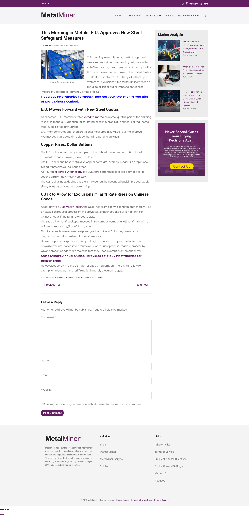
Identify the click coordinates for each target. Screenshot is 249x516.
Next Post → (144, 284)
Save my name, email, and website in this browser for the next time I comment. (92, 404)
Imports (69, 277)
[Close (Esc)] (8, 509)
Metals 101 (161, 473)
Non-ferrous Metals (82, 277)
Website (46, 389)
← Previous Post (51, 284)
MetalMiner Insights (111, 458)
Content (118, 15)
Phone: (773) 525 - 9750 (197, 4)
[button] (204, 15)
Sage (103, 444)
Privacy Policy (162, 444)
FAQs (182, 4)
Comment (48, 317)
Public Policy (97, 277)
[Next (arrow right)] (3, 514)
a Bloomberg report (70, 207)
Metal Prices (152, 15)
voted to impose (94, 117)
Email (44, 375)
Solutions (134, 15)
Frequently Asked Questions (170, 458)
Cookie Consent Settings (169, 466)
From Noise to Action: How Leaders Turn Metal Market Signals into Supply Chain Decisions (192, 99)
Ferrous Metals (58, 277)
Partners (169, 15)
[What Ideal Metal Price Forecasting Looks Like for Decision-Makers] (169, 76)
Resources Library (187, 15)
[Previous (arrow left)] (1, 514)
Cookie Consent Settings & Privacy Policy (134, 500)
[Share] (5, 509)
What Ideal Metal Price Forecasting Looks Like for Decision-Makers (193, 70)
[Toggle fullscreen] (3, 509)
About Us (45, 3)
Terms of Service (164, 451)
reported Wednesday (68, 172)
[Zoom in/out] (1, 509)
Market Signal (108, 451)
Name (45, 360)
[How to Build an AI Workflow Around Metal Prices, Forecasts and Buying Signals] (169, 50)
